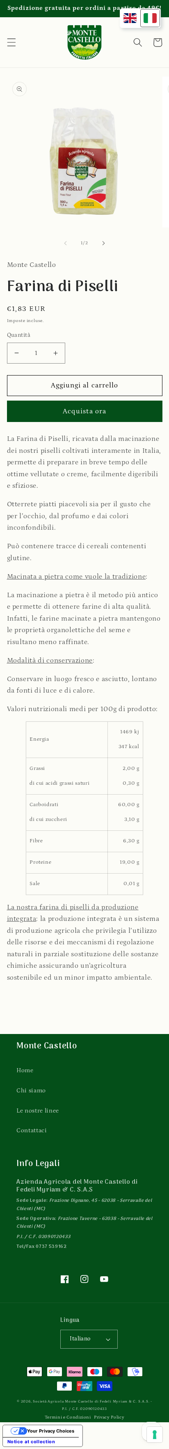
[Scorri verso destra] (103, 243)
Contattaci (31, 1130)
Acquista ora (84, 411)
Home (25, 1070)
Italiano (80, 1338)
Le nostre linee (37, 1110)
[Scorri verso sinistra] (66, 243)
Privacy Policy (109, 1417)
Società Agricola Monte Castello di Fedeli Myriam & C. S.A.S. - (92, 1401)
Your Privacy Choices (50, 1431)
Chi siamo (31, 1090)
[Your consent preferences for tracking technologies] (154, 1434)
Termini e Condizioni (68, 1417)
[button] (11, 42)
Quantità (19, 335)
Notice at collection (31, 1441)
